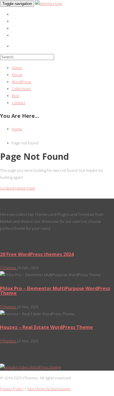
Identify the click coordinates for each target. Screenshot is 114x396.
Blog (15, 95)
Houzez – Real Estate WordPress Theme (46, 327)
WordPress (21, 81)
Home (17, 67)
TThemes (8, 267)
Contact (18, 102)
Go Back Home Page (17, 188)
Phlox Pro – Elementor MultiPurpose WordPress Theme (55, 290)
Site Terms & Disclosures (48, 388)
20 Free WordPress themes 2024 (37, 254)
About (17, 74)
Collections (21, 88)
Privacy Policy (11, 388)
